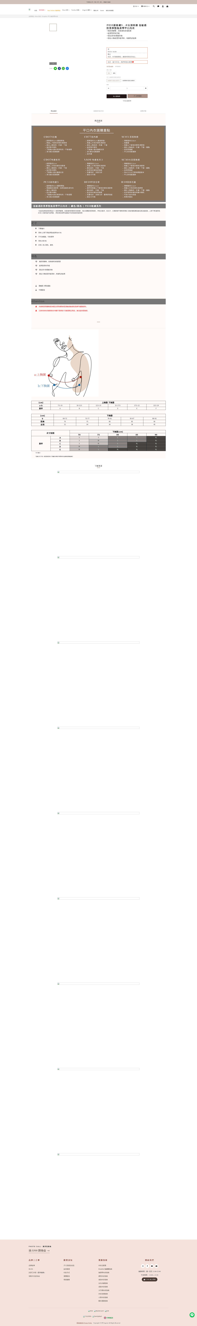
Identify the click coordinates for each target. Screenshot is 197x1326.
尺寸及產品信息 (69, 1265)
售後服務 (67, 1280)
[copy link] (67, 68)
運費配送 (67, 1276)
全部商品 (31, 16)
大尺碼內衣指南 (103, 1290)
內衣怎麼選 (102, 1265)
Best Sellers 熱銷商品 (54, 10)
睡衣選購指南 (103, 1301)
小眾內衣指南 (103, 1297)
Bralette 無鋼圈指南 (105, 1269)
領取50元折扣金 (34, 1276)
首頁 (35, 10)
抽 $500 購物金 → (39, 1250)
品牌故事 (32, 1265)
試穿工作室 (32, 1272)
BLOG (31, 1269)
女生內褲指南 (103, 1283)
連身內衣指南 (103, 1280)
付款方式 (67, 1272)
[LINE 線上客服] (192, 1314)
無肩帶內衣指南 (103, 1272)
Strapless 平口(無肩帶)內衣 (50, 16)
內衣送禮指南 (103, 1294)
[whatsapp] (63, 68)
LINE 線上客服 (151, 1279)
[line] (55, 68)
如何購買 (67, 1269)
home (102, 10)
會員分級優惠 (110, 10)
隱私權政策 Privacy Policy (84, 1323)
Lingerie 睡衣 (86, 10)
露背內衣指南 (103, 1276)
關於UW (96, 10)
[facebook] (59, 68)
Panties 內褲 (75, 10)
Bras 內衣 (65, 10)
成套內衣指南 (103, 1287)
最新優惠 (41, 10)
